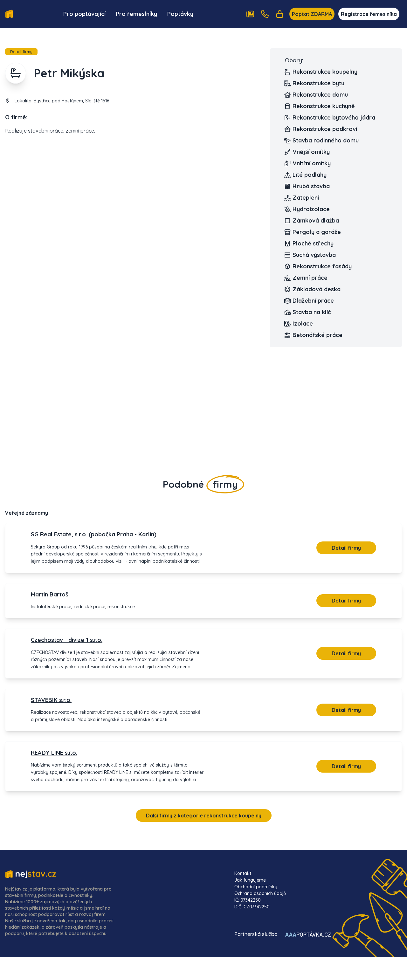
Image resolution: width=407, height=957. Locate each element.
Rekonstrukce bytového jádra (334, 117)
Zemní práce (310, 277)
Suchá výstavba (314, 254)
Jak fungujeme (250, 880)
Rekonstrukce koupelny (325, 71)
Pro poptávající (84, 13)
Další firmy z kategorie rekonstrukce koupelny (203, 815)
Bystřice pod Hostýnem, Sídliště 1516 (71, 101)
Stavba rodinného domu (326, 140)
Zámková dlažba (316, 220)
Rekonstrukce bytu (318, 83)
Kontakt (242, 873)
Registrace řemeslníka (369, 14)
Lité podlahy (310, 174)
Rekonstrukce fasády (322, 266)
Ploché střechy (313, 243)
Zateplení (306, 197)
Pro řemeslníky (136, 13)
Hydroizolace (311, 209)
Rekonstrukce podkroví (325, 129)
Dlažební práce (313, 300)
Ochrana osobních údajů (260, 893)
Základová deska (317, 289)
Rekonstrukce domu (320, 94)
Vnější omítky (311, 151)
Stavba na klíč (312, 312)
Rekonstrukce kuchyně (324, 106)
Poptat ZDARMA (312, 14)
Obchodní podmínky (255, 887)
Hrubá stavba (311, 186)
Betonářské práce (317, 335)
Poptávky (180, 13)
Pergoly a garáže (317, 232)
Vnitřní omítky (312, 163)
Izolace (303, 323)
